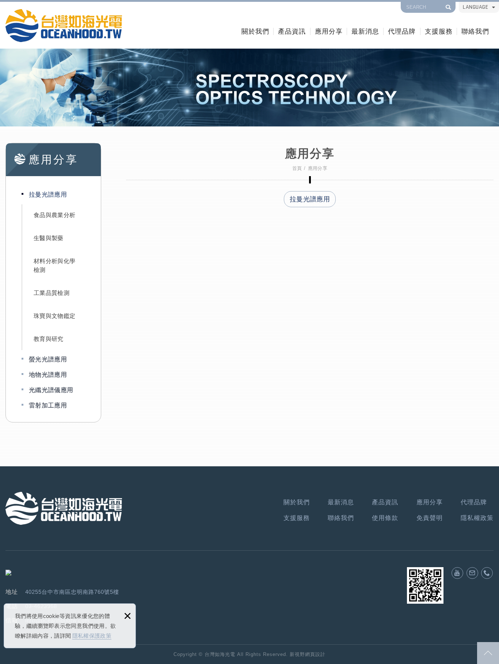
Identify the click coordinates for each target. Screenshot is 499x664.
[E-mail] (472, 573)
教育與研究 (49, 339)
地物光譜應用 (48, 374)
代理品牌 (402, 31)
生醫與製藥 (49, 238)
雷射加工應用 (48, 405)
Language (475, 7)
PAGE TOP (488, 653)
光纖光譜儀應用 (51, 390)
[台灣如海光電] (63, 25)
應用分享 (329, 31)
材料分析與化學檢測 (54, 265)
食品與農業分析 (54, 215)
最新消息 (365, 31)
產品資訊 (292, 31)
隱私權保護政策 (91, 636)
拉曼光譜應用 (48, 194)
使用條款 (385, 518)
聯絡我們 (475, 31)
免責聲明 (429, 518)
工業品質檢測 (51, 293)
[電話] (487, 573)
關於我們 (255, 31)
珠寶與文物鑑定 (54, 316)
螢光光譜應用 (48, 359)
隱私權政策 (477, 518)
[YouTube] (457, 573)
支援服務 (439, 31)
